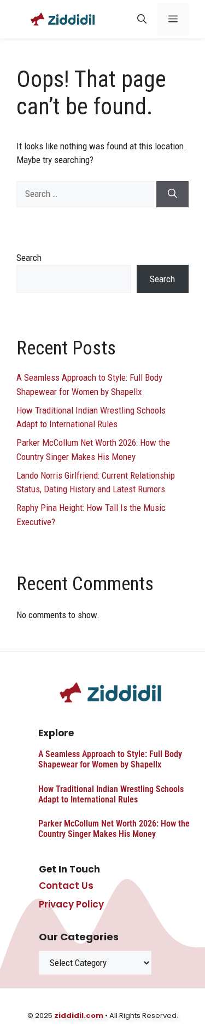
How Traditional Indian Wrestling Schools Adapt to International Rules (111, 794)
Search (29, 257)
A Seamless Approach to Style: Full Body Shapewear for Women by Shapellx (110, 759)
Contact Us (66, 885)
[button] (141, 19)
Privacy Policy (71, 904)
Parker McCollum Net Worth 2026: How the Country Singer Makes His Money (114, 828)
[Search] (172, 194)
